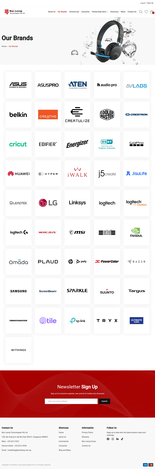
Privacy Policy (87, 432)
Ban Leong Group (89, 441)
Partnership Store (99, 12)
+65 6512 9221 (13, 441)
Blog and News (65, 450)
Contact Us (132, 12)
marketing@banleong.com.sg (19, 450)
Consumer (85, 12)
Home (4, 46)
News (123, 12)
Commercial (74, 12)
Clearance (114, 12)
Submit (104, 401)
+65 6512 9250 (20, 446)
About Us (51, 12)
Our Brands (62, 12)
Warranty (85, 437)
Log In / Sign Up (146, 3)
